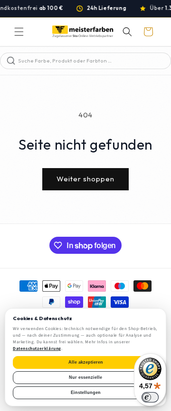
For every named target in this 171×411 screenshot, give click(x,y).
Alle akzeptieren (85, 362)
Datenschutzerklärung (37, 348)
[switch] (150, 397)
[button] (19, 31)
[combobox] (93, 61)
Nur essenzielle (85, 377)
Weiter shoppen (85, 178)
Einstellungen (86, 392)
